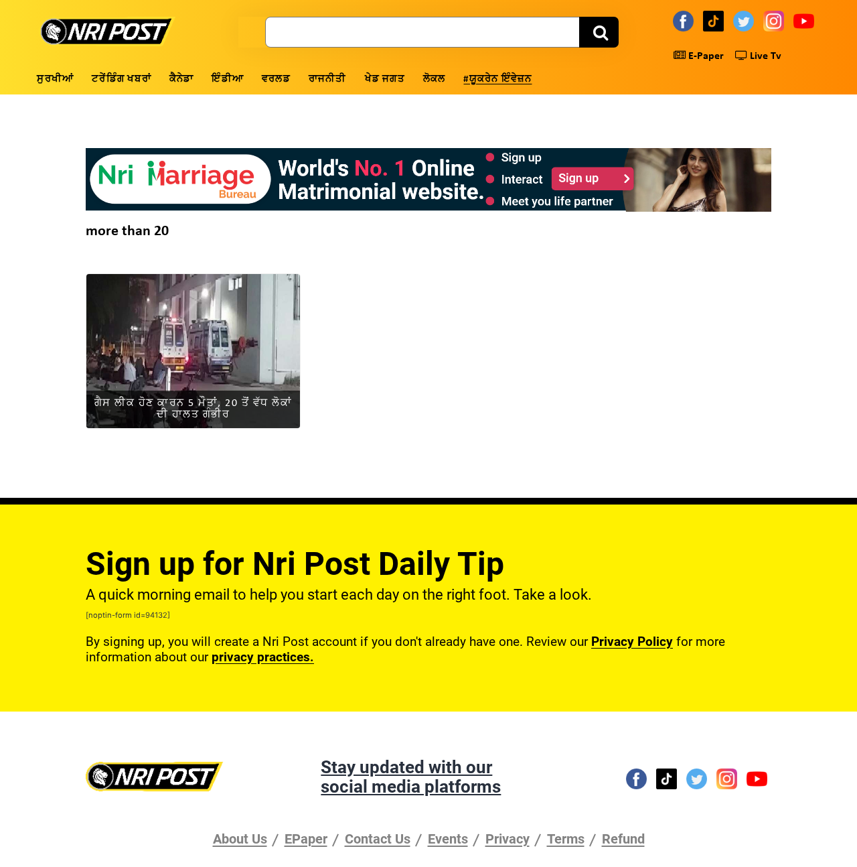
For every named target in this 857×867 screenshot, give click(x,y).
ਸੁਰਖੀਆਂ (55, 79)
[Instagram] (775, 20)
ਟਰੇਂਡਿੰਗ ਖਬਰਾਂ (121, 79)
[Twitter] (745, 20)
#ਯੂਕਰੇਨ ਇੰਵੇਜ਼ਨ (497, 79)
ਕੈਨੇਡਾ (181, 79)
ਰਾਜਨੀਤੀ (328, 79)
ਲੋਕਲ (434, 79)
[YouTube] (805, 20)
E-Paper (705, 56)
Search (599, 32)
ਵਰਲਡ (276, 79)
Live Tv (764, 56)
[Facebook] (685, 20)
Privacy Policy (632, 641)
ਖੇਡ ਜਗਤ (385, 79)
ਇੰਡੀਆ (228, 79)
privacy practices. (263, 657)
